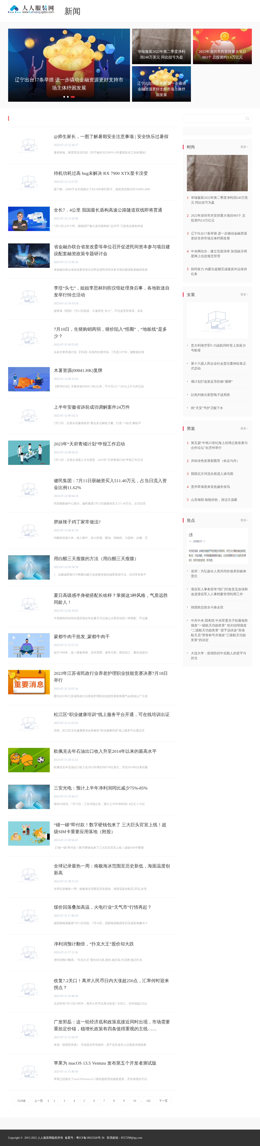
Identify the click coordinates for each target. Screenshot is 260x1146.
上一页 (38, 1100)
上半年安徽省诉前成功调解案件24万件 (92, 407)
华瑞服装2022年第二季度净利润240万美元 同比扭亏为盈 (219, 200)
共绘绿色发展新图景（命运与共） (215, 460)
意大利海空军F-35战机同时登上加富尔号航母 (218, 348)
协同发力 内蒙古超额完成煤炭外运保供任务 (219, 271)
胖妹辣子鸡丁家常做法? (77, 521)
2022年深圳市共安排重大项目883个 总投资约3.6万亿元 (218, 218)
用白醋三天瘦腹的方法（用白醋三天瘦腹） (96, 558)
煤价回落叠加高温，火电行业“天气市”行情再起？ (103, 907)
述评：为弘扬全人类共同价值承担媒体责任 (218, 573)
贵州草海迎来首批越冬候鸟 (210, 486)
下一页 (163, 1100)
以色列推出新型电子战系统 (210, 394)
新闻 (72, 11)
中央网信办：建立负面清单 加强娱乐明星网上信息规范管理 (219, 254)
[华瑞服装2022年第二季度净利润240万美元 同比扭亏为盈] (217, 173)
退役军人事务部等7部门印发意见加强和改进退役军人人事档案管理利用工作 (219, 592)
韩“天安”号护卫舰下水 (207, 408)
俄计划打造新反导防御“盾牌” (212, 381)
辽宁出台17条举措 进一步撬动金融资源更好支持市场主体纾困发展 (219, 236)
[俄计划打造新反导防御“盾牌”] (217, 320)
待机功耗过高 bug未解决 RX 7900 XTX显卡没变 (101, 173)
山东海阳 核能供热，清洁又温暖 (214, 499)
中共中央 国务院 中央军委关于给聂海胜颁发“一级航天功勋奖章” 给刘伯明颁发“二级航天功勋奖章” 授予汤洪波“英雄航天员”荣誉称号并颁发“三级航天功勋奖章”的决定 (219, 630)
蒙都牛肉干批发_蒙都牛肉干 (82, 636)
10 (134, 1100)
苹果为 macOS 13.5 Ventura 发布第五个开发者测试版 (105, 1063)
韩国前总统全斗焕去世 (207, 607)
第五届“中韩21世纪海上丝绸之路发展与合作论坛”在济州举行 (219, 445)
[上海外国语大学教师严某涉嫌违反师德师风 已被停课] (217, 546)
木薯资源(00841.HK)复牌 (78, 370)
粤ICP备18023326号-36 (90, 1137)
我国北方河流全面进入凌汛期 (212, 473)
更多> (244, 146)
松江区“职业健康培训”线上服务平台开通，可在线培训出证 (112, 714)
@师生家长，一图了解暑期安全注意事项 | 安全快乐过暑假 (111, 136)
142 (148, 1100)
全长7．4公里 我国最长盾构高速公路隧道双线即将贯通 (108, 210)
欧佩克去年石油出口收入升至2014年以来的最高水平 (105, 751)
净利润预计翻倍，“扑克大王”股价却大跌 (94, 943)
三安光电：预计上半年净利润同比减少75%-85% (100, 788)
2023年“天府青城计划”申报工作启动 (89, 443)
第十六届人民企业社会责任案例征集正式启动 (218, 366)
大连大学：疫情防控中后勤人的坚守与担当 (218, 655)
